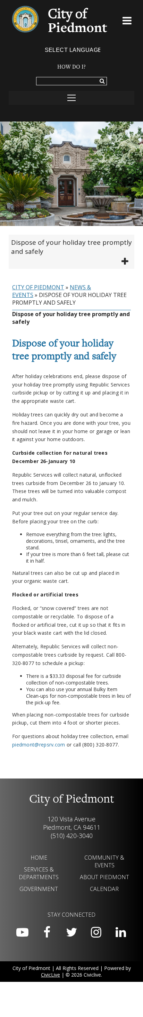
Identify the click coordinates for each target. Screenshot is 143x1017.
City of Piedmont (38, 287)
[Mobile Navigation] (71, 98)
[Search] (102, 81)
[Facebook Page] (47, 932)
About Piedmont (104, 877)
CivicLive (50, 974)
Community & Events (104, 861)
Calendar (104, 889)
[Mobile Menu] (127, 22)
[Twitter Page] (71, 932)
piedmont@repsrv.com (38, 744)
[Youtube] (22, 932)
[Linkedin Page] (121, 932)
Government (38, 889)
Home (39, 857)
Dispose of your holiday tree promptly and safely (71, 247)
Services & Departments (39, 873)
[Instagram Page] (96, 932)
